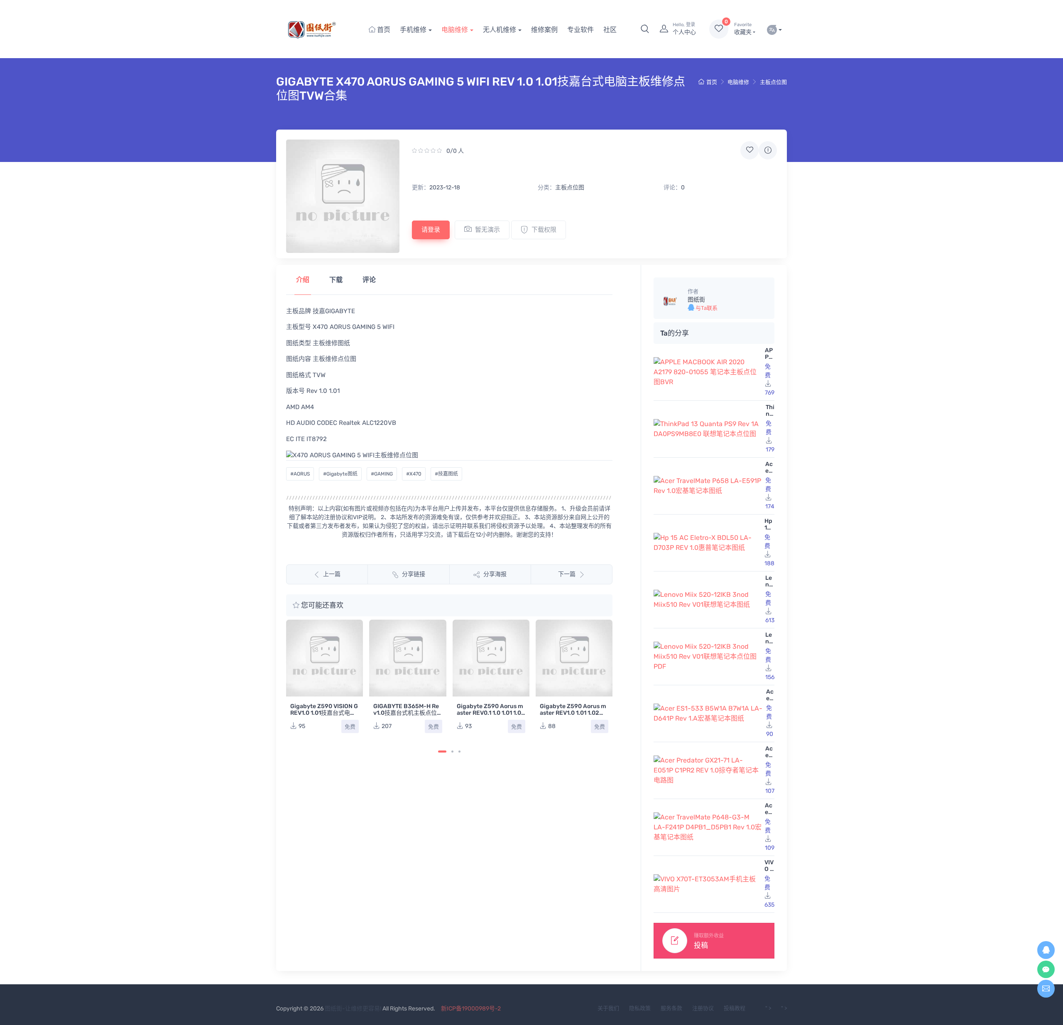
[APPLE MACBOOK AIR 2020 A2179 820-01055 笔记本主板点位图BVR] (708, 372)
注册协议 (703, 1008)
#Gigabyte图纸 (340, 474)
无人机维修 (499, 30)
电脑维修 (454, 30)
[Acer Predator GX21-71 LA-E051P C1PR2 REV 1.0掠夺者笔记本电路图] (708, 770)
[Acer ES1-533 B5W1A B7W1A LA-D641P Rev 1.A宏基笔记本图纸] (708, 713)
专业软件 (580, 30)
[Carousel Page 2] (452, 751)
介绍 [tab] (302, 280)
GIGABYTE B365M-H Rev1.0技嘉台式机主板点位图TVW (406, 713)
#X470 (413, 474)
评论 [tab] (369, 280)
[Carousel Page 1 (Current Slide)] (442, 751)
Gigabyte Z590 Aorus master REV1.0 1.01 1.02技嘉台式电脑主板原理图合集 (573, 716)
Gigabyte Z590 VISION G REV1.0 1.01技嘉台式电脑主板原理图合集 (324, 713)
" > (768, 1008)
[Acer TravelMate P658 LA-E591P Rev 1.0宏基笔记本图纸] (708, 486)
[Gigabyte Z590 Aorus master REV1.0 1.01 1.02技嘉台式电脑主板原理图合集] (574, 658)
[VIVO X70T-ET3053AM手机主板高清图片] (707, 884)
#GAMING (382, 474)
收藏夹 (743, 29)
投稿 (701, 945)
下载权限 (544, 229)
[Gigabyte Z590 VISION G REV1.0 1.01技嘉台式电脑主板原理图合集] (324, 658)
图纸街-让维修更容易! (353, 1008)
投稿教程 (734, 1008)
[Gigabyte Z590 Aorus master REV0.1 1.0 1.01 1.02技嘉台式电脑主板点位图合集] (491, 658)
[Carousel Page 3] (459, 751)
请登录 (430, 229)
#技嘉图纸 (446, 474)
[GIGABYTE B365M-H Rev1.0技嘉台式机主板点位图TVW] (407, 658)
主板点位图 (773, 82)
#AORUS (300, 474)
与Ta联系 (706, 308)
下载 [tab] (336, 280)
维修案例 (544, 30)
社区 (610, 30)
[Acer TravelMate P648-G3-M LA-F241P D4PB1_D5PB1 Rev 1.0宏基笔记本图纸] (708, 827)
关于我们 (608, 1008)
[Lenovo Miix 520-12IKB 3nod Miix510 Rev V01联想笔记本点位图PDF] (708, 657)
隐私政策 (640, 1008)
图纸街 (696, 299)
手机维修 (413, 30)
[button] (644, 29)
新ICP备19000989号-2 (471, 1008)
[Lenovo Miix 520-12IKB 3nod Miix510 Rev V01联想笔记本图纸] (708, 600)
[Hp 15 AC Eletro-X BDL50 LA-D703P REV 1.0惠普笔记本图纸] (707, 543)
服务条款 (671, 1008)
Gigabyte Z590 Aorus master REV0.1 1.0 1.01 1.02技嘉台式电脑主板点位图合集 (491, 716)
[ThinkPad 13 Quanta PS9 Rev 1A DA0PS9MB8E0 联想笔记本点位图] (708, 429)
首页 (382, 30)
